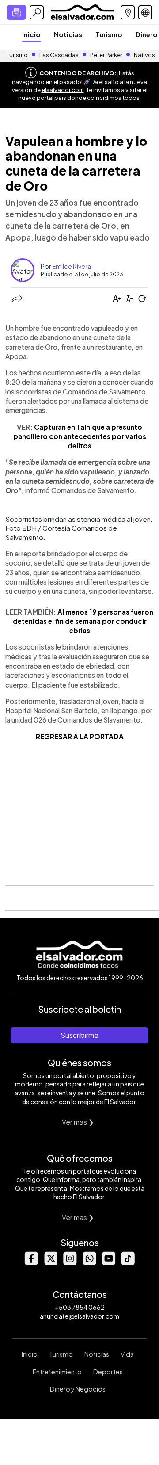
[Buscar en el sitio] (37, 12)
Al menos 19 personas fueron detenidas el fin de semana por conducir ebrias (83, 621)
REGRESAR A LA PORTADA (80, 736)
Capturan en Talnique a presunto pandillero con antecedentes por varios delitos (79, 436)
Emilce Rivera (71, 266)
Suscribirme (79, 1035)
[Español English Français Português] (145, 12)
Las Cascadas (59, 54)
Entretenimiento (57, 1372)
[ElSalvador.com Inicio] (82, 11)
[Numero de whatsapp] (89, 1262)
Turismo (108, 34)
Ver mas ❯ (78, 1121)
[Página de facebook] (31, 1262)
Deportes (108, 1372)
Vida (127, 1354)
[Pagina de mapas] (128, 12)
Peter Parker (106, 54)
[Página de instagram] (70, 1262)
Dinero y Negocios (78, 1389)
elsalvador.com (63, 89)
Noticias (68, 34)
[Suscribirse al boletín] (16, 12)
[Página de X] (50, 1262)
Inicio (31, 34)
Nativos (144, 54)
